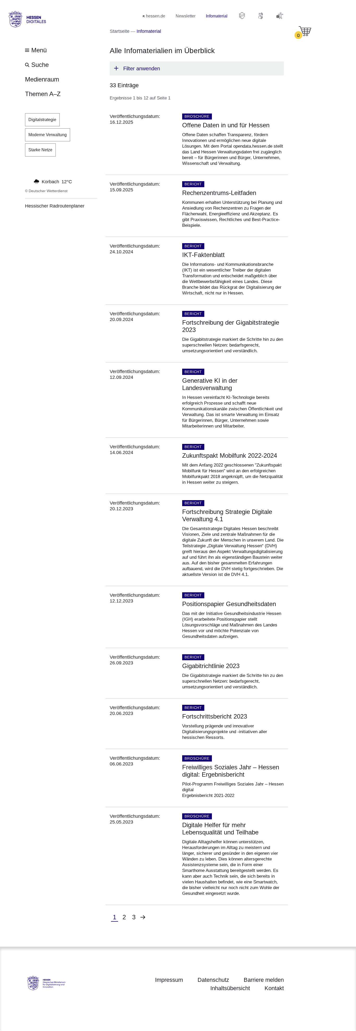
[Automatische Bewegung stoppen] (28, 181)
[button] (197, 68)
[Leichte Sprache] (242, 15)
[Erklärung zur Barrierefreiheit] (279, 15)
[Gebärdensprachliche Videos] (261, 15)
